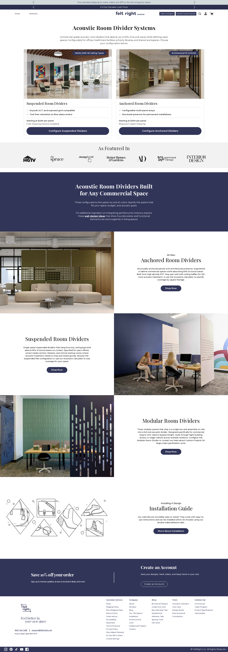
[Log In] (205, 13)
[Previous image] (25, 74)
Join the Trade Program (186, 14)
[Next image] (110, 74)
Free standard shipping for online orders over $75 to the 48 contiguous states (113, 2)
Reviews (132, 607)
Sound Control (135, 620)
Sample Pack (157, 613)
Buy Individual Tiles (160, 610)
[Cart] (211, 13)
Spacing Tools (157, 620)
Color (131, 623)
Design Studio (178, 610)
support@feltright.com (42, 630)
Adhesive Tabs (158, 616)
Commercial (200, 604)
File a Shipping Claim (114, 610)
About (131, 604)
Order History (111, 616)
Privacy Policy (112, 629)
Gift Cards (156, 623)
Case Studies (200, 613)
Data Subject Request (115, 632)
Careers (132, 629)
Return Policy (111, 613)
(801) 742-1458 (21, 630)
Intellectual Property (137, 626)
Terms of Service (113, 626)
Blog (131, 610)
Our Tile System (135, 613)
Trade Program (201, 607)
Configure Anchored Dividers (160, 130)
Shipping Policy (112, 607)
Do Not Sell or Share (114, 635)
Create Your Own (159, 607)
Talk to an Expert (167, 14)
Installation (133, 616)
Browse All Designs (160, 604)
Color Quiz (176, 607)
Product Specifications (204, 610)
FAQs (108, 604)
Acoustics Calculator (180, 604)
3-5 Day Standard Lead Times (114, 7)
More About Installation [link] (171, 531)
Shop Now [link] (171, 288)
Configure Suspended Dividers (68, 130)
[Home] (104, 14)
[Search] (199, 13)
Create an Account (154, 584)
